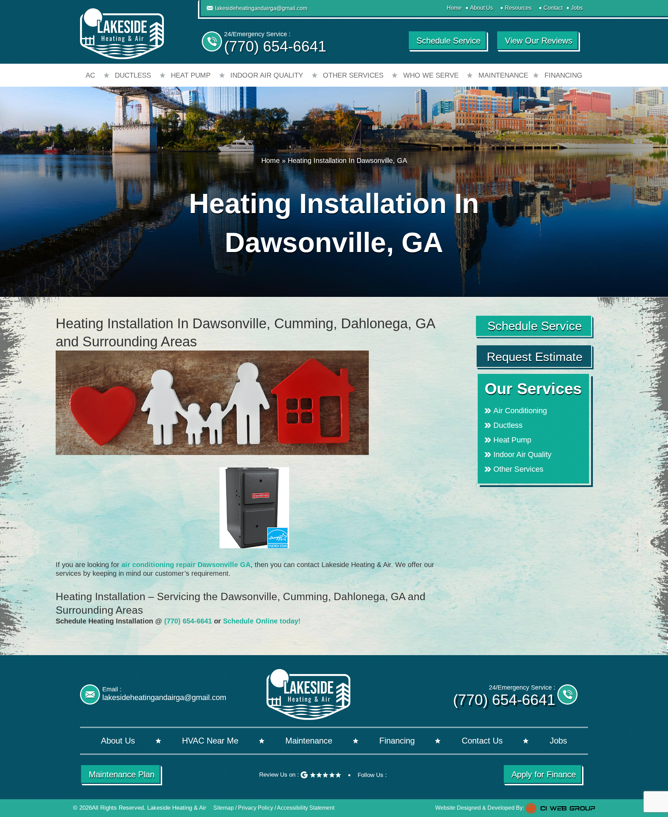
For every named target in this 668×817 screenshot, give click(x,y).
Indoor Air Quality (266, 75)
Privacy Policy (255, 808)
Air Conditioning (520, 410)
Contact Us (482, 740)
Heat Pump (190, 75)
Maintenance (503, 75)
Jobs (577, 8)
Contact (553, 8)
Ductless (133, 75)
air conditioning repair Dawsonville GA (185, 564)
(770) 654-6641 (275, 46)
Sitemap (223, 808)
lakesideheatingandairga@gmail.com (261, 8)
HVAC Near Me (210, 740)
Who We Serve (431, 75)
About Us (481, 8)
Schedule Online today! (262, 621)
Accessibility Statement (305, 808)
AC (90, 75)
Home (454, 8)
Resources (518, 8)
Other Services (353, 75)
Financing (563, 75)
